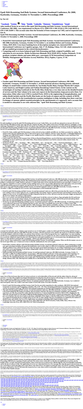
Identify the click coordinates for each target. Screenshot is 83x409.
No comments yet (6, 115)
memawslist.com (34, 395)
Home (4, 405)
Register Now (5, 1)
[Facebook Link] (5, 325)
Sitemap (4, 404)
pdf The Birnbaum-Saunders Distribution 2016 (22, 376)
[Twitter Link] (4, 326)
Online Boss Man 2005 (42, 390)
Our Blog (4, 4)
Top (1, 402)
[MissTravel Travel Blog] (0, 8)
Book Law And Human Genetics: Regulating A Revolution (48, 388)
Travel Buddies (9, 119)
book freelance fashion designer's (17, 391)
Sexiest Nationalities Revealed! (33, 332)
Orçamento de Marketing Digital (61, 390)
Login (4, 2)
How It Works (5, 6)
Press (4, 3)
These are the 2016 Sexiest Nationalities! (61, 334)
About (4, 5)
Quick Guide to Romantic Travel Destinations (29, 336)
